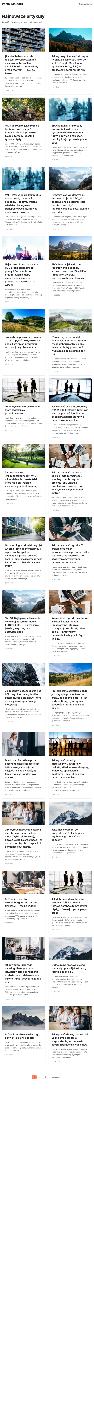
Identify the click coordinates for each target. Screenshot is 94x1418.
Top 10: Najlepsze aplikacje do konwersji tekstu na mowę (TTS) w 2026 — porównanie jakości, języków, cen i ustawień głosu (23, 625)
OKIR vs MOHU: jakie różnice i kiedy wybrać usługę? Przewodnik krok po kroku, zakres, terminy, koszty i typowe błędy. (22, 132)
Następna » (55, 1077)
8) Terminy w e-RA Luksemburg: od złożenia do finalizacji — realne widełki (21, 902)
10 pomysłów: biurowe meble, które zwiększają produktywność (22, 410)
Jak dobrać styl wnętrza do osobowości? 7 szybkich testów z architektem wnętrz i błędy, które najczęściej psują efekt (69, 906)
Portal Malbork (12, 4)
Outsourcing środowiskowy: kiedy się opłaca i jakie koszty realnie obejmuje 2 (69, 968)
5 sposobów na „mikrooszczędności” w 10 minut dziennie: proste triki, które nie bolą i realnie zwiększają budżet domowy (21, 479)
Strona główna (85, 4)
